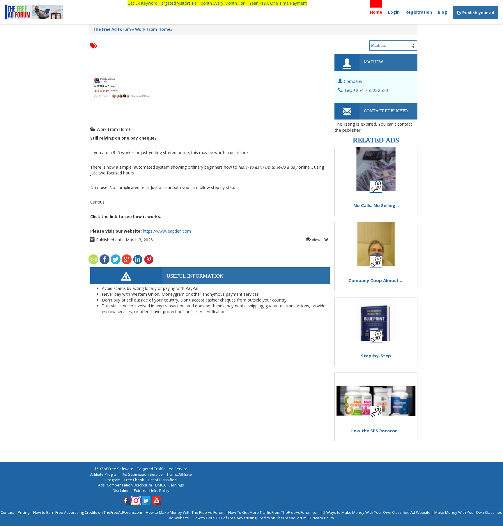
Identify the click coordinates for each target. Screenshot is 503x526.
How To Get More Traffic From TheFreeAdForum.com (274, 512)
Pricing (23, 512)
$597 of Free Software (113, 468)
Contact (7, 512)
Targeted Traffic (151, 468)
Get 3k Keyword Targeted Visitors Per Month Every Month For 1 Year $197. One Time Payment (217, 3)
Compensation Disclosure (129, 485)
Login (394, 12)
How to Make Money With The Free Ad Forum (185, 512)
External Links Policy (151, 490)
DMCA (160, 485)
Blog (442, 12)
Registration (418, 12)
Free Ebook (134, 479)
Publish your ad (477, 12)
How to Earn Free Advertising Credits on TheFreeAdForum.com (87, 512)
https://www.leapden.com (167, 231)
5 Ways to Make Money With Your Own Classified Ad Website (377, 512)
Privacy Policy (322, 517)
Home (376, 12)
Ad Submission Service (143, 474)
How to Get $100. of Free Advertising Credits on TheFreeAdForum (250, 517)
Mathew (373, 62)
